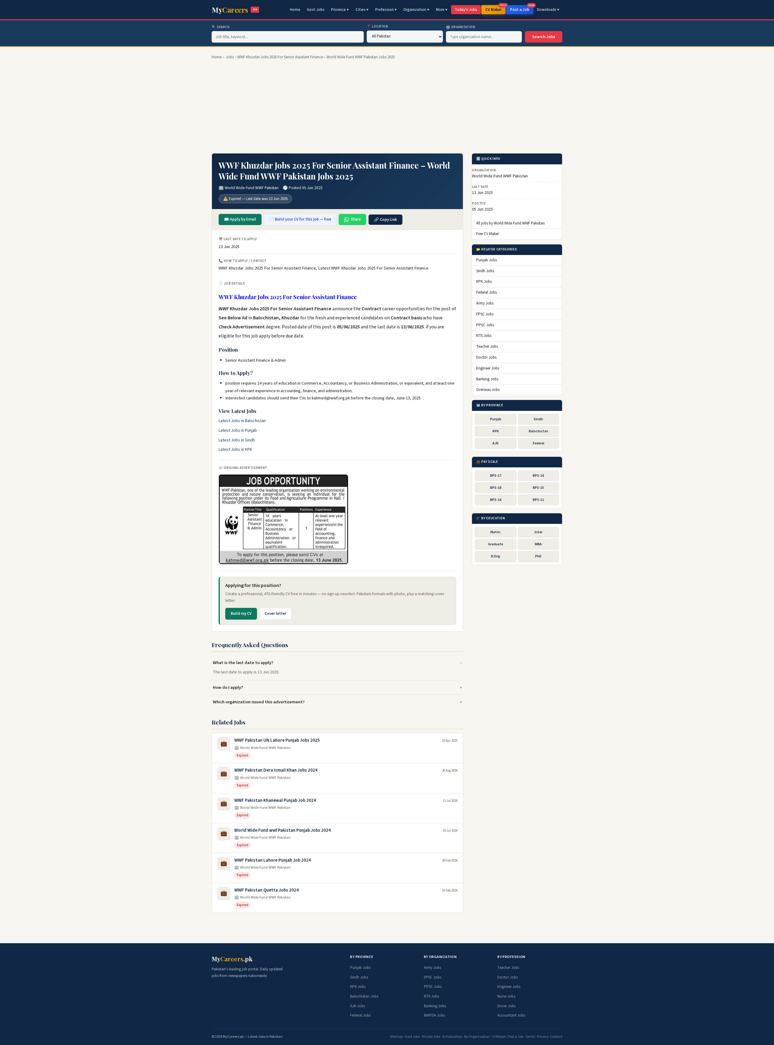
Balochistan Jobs (364, 996)
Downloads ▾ (548, 9)
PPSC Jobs (485, 325)
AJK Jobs (357, 1006)
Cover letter (275, 613)
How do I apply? (228, 687)
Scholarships (452, 1036)
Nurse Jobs (506, 996)
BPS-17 (495, 475)
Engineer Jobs (487, 368)
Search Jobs (543, 37)
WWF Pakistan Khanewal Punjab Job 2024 (275, 800)
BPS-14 (495, 500)
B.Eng (495, 556)
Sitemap (396, 1036)
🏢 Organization (460, 27)
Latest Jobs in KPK (235, 450)
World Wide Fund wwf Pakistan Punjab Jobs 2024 (282, 830)
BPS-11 (538, 500)
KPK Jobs (484, 282)
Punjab (495, 419)
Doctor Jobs (486, 357)
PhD (538, 556)
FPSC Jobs (484, 314)
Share (356, 219)
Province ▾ (340, 9)
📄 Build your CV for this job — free (300, 219)
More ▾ (441, 9)
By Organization (476, 1036)
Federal (538, 443)
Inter (538, 532)
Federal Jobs (486, 292)
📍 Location (377, 26)
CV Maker (495, 8)
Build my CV (241, 613)
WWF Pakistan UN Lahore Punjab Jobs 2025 (277, 740)
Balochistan (538, 431)
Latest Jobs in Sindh (237, 440)
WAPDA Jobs (434, 1015)
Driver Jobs (506, 1006)
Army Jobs (484, 303)
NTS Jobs (483, 336)
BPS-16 (538, 475)
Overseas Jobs (487, 390)
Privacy (542, 1036)
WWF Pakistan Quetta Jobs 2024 (266, 890)
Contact (556, 1036)
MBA (538, 544)
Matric (495, 532)
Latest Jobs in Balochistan (242, 421)
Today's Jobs (466, 9)
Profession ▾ (386, 9)
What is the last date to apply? (243, 663)
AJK (496, 443)
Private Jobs (431, 1036)
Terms (530, 1036)
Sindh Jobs (485, 271)
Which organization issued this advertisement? (259, 702)
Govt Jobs (315, 9)
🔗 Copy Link (385, 219)
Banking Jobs (487, 379)
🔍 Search (220, 27)
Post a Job (521, 8)
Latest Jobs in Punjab (238, 430)
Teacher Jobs (487, 347)
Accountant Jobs (511, 1015)
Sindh (538, 419)
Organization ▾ (416, 9)
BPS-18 (495, 487)
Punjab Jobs (486, 260)
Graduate (495, 544)
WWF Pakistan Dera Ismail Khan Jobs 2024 (275, 770)
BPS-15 (538, 487)
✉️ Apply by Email (240, 219)
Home (295, 9)
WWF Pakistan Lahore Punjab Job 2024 (272, 860)
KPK (496, 431)
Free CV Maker (487, 234)
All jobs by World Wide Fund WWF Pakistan (510, 223)
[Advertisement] (387, 106)
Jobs (230, 57)
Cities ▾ (362, 9)
